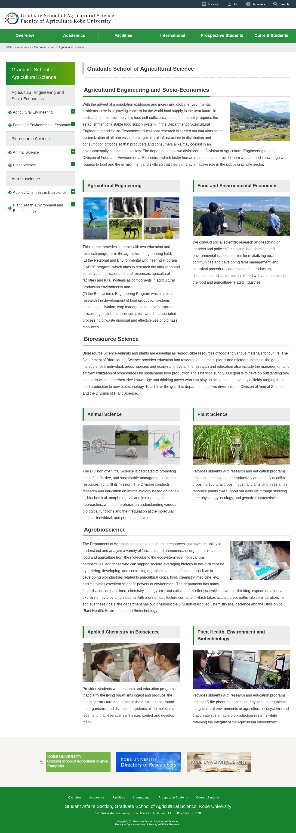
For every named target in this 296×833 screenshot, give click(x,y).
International (142, 797)
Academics (24, 47)
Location (213, 4)
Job (235, 4)
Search (284, 4)
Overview (74, 797)
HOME (10, 47)
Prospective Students (173, 797)
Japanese (258, 4)
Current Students (208, 797)
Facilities (118, 797)
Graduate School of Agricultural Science (34, 73)
